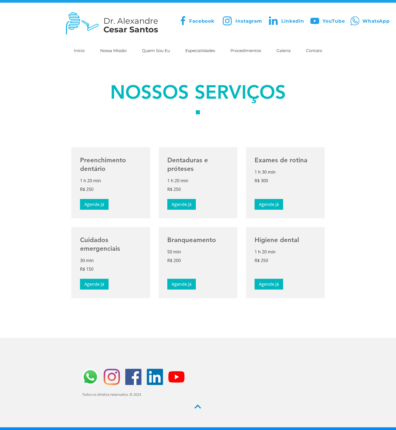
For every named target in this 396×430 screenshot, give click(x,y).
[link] (110, 164)
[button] (94, 204)
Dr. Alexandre (130, 21)
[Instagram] (112, 377)
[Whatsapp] (90, 377)
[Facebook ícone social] (133, 377)
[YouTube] (176, 377)
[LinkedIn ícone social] (155, 377)
